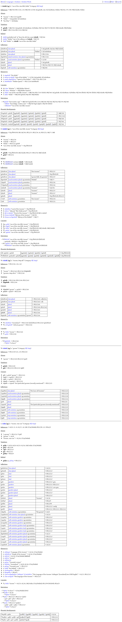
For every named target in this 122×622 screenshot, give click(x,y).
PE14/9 (11, 453)
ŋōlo (5, 596)
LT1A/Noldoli (26, 438)
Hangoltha (8, 572)
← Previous (106, 1)
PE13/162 (14, 271)
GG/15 (48, 468)
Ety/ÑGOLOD (28, 145)
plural (19, 59)
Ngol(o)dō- (7, 341)
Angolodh (7, 75)
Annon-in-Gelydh (9, 77)
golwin (6, 562)
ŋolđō (6, 592)
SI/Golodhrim (22, 18)
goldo (6, 334)
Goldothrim (8, 554)
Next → (113, 1)
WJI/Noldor (67, 28)
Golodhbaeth (8, 81)
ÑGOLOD (8, 105)
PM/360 (24, 30)
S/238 (44, 59)
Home (3, 1)
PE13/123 (21, 359)
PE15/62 (64, 401)
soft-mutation (12, 67)
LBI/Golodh (22, 152)
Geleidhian (8, 322)
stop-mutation (12, 415)
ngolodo (8, 232)
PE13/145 (21, 271)
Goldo (6, 94)
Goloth (5, 348)
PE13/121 (17, 368)
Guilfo (6, 568)
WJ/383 (52, 28)
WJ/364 (41, 28)
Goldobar (7, 564)
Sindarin (17, 1)
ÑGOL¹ (7, 103)
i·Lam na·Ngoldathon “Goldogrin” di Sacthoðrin (18, 574)
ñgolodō (6, 101)
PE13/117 (15, 434)
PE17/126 (12, 30)
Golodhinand (9, 162)
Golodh (4, 129)
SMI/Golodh (42, 152)
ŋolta (5, 602)
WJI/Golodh (59, 28)
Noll (5, 41)
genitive (11, 481)
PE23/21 (12, 143)
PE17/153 (14, 16)
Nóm (6, 88)
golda (7, 224)
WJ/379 (47, 28)
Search (119, 1)
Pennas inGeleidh (9, 215)
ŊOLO (8, 343)
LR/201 (52, 187)
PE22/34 (13, 139)
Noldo (6, 92)
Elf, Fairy (39, 6)
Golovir (7, 211)
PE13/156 (37, 315)
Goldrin (7, 558)
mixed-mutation (13, 56)
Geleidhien (8, 209)
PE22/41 (52, 182)
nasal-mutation (12, 59)
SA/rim (52, 48)
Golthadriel (8, 560)
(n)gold (7, 226)
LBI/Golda (29, 445)
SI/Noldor (15, 21)
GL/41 (19, 438)
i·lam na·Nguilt (9, 576)
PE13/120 (14, 359)
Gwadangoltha (9, 570)
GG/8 (12, 436)
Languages (10, 1)
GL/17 (48, 533)
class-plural (11, 48)
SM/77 (52, 179)
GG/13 (18, 445)
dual (10, 473)
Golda (4, 423)
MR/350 (11, 28)
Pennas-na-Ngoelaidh (11, 217)
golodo (7, 230)
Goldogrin (7, 552)
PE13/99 (10, 447)
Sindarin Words (26, 1)
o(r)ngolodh (8, 324)
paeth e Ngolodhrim (10, 79)
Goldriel (7, 556)
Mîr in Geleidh (9, 213)
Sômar (7, 90)
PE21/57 (13, 141)
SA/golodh (13, 18)
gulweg (11, 460)
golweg (7, 566)
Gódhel (5, 37)
